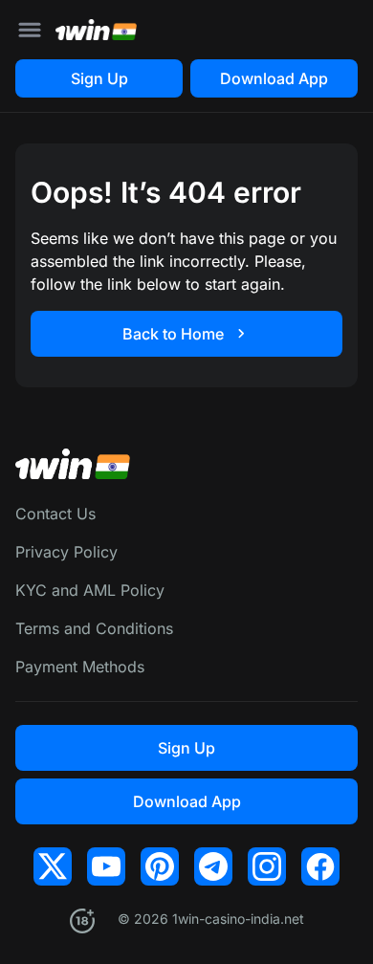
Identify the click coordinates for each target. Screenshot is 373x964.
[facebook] (320, 866)
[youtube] (106, 866)
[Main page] (96, 29)
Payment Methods (79, 666)
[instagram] (267, 866)
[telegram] (213, 866)
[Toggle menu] (29, 29)
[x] (52, 866)
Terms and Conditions (94, 628)
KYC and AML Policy (90, 590)
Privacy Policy (66, 551)
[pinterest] (160, 866)
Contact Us (55, 513)
